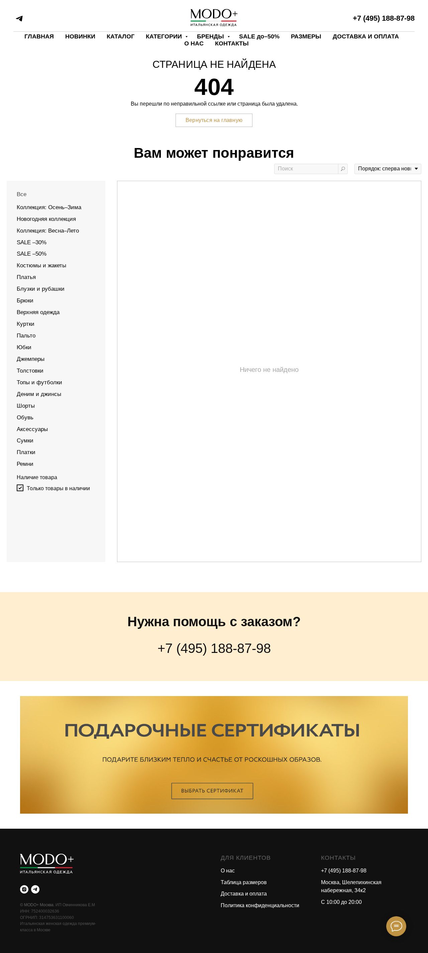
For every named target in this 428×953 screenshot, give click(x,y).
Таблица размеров (244, 882)
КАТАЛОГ (120, 36)
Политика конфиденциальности (260, 905)
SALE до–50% (259, 36)
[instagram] (24, 889)
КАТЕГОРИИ (165, 36)
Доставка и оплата (244, 894)
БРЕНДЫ (211, 36)
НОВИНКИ (80, 36)
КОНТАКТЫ (232, 43)
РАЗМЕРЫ (306, 36)
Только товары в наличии (58, 488)
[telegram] (19, 18)
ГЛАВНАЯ (39, 36)
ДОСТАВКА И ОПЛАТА (366, 36)
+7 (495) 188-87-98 (384, 18)
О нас (228, 870)
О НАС (194, 43)
